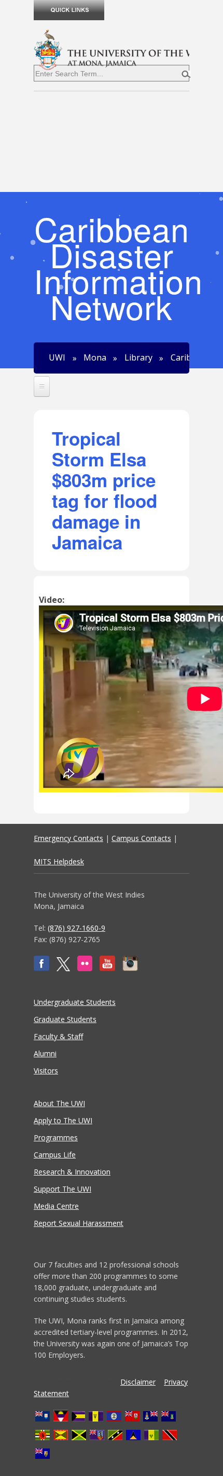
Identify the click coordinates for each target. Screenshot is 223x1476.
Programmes (56, 1137)
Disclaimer (138, 1382)
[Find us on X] (63, 968)
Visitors (46, 1070)
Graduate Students (65, 1019)
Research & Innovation (72, 1172)
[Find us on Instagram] (130, 968)
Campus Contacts (141, 838)
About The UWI (59, 1103)
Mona (94, 358)
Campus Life (55, 1155)
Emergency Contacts (68, 838)
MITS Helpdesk (59, 861)
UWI (57, 358)
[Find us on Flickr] (84, 968)
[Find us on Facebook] (41, 968)
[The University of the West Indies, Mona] (111, 49)
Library (138, 358)
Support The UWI (62, 1189)
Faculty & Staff (58, 1036)
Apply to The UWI (63, 1120)
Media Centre (56, 1206)
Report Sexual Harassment (78, 1223)
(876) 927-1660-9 (76, 928)
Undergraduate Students (75, 1002)
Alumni (45, 1053)
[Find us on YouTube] (107, 968)
